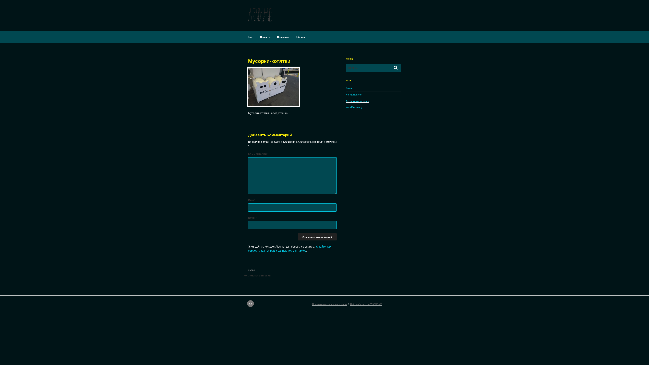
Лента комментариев (357, 101)
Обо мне (301, 37)
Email (252, 218)
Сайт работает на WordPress (366, 304)
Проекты (265, 37)
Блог (251, 37)
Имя (251, 200)
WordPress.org (354, 107)
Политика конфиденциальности (329, 304)
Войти (349, 88)
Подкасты (283, 37)
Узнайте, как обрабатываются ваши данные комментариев (289, 248)
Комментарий (258, 154)
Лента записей (354, 94)
